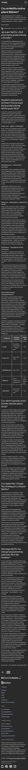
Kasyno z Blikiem (5, 724)
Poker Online (4, 733)
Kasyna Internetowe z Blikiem (17, 758)
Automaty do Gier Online (8, 736)
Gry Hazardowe (5, 728)
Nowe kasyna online (6, 726)
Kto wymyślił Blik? (6, 712)
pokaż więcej (5, 25)
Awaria (3, 693)
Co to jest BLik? (5, 709)
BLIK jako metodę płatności (18, 268)
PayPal (9, 648)
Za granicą (4, 700)
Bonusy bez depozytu (7, 731)
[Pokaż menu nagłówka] (25, 2)
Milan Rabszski (7, 28)
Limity (3, 697)
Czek (2, 695)
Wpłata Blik (4, 665)
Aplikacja (3, 690)
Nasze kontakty (5, 716)
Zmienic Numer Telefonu (8, 702)
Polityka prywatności (7, 714)
